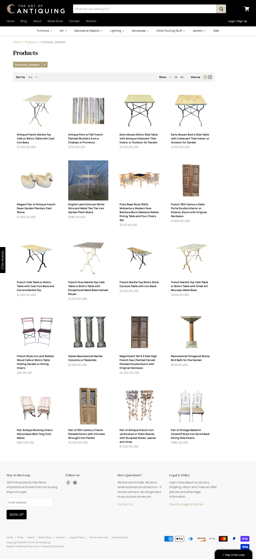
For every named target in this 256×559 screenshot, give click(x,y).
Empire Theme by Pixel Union (23, 546)
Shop (23, 21)
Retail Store (55, 21)
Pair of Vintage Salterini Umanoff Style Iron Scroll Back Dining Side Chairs (190, 434)
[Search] (221, 8)
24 (170, 77)
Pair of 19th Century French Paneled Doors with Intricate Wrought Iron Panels (86, 434)
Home (10, 21)
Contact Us (125, 504)
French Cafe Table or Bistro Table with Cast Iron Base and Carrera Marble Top (35, 286)
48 (181, 77)
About (37, 21)
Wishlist (91, 21)
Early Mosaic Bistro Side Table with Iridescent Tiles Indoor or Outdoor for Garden (190, 138)
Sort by (20, 77)
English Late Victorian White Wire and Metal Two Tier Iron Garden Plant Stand (86, 208)
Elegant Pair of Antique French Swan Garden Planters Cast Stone (36, 208)
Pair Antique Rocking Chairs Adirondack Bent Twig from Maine (35, 434)
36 (176, 77)
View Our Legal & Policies (186, 504)
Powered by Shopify (52, 546)
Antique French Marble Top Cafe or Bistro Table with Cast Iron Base (36, 138)
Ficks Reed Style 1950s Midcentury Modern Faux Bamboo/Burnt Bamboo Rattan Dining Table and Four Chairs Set (139, 212)
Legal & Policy (77, 537)
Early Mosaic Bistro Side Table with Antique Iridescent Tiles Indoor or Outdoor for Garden (139, 138)
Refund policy (120, 537)
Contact (74, 21)
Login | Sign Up (237, 21)
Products (31, 42)
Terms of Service (98, 537)
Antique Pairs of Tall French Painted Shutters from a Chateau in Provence (85, 138)
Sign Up (17, 514)
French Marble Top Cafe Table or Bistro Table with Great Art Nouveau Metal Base (189, 286)
